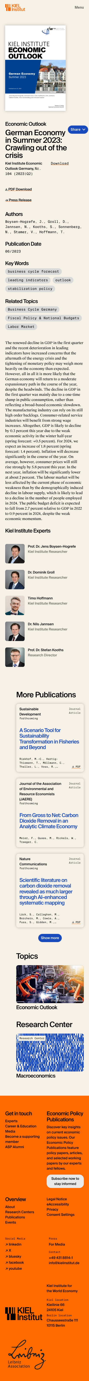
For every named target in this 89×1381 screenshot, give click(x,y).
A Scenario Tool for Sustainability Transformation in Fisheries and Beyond (49, 739)
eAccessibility (58, 1204)
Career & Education (20, 1126)
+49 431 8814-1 (61, 1257)
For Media (57, 1244)
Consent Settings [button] (61, 1214)
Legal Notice (57, 1199)
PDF (78, 766)
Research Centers (19, 1212)
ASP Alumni (14, 1147)
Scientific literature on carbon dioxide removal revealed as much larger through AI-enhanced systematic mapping (45, 892)
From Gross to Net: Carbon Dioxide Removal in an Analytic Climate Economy (48, 821)
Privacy (52, 1209)
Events (10, 1222)
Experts (11, 1121)
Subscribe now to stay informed (65, 1181)
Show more (50, 938)
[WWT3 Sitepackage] (21, 7)
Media (10, 1131)
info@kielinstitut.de (64, 1263)
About (10, 1207)
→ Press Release (18, 200)
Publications (15, 1217)
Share (76, 129)
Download (60, 163)
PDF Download (20, 189)
